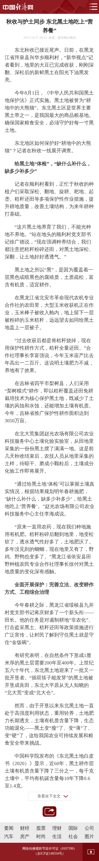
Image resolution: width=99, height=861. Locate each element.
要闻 (8, 828)
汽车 (8, 836)
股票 (41, 828)
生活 (57, 836)
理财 (57, 828)
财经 (24, 828)
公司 (89, 828)
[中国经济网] (18, 7)
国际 (73, 828)
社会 (73, 836)
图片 (89, 836)
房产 (24, 836)
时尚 (41, 836)
